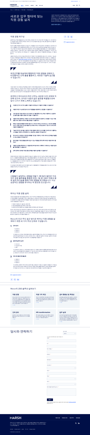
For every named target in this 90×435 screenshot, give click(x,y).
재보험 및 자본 (64, 417)
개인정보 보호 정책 (72, 402)
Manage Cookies (32, 429)
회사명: (48, 354)
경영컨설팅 (78, 417)
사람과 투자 (71, 417)
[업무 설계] (68, 322)
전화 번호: (49, 359)
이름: (48, 338)
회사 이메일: (49, 348)
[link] (11, 279)
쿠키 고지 (26, 429)
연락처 (74, 5)
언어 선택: (65, 331)
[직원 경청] (21, 305)
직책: (48, 370)
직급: (48, 376)
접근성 (23, 429)
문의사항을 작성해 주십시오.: (52, 387)
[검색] (79, 5)
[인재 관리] (21, 319)
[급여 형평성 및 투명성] (68, 302)
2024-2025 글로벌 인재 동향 (25, 59)
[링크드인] (79, 423)
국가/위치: (49, 365)
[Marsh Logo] (15, 418)
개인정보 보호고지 (17, 429)
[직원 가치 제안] (45, 302)
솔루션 (22, 5)
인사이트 (27, 5)
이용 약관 (11, 429)
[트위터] (76, 423)
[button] (80, 1)
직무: (48, 381)
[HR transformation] (45, 319)
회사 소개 (41, 5)
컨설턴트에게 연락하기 (17, 274)
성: (47, 343)
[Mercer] (14, 5)
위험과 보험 (57, 417)
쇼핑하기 (32, 5)
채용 (36, 5)
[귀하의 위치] (77, 5)
